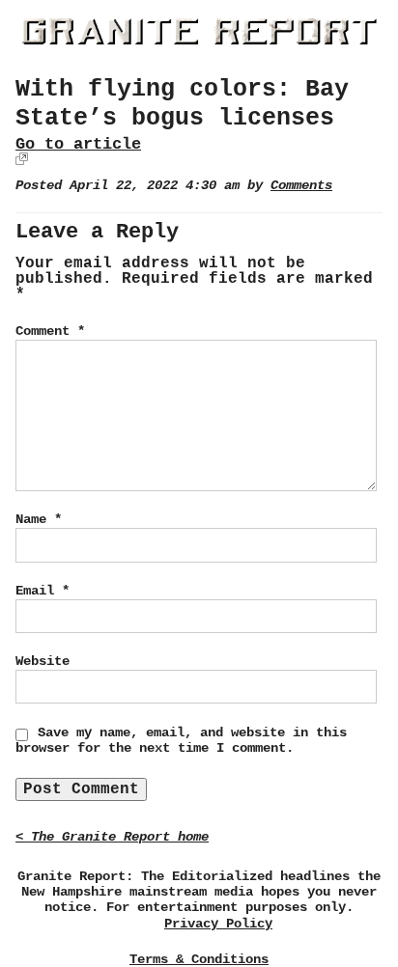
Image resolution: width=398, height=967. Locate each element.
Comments (301, 186)
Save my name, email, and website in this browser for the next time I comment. (181, 740)
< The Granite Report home (112, 837)
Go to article (78, 144)
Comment (50, 331)
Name (38, 519)
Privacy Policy (218, 924)
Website (42, 661)
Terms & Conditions (199, 959)
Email (42, 590)
